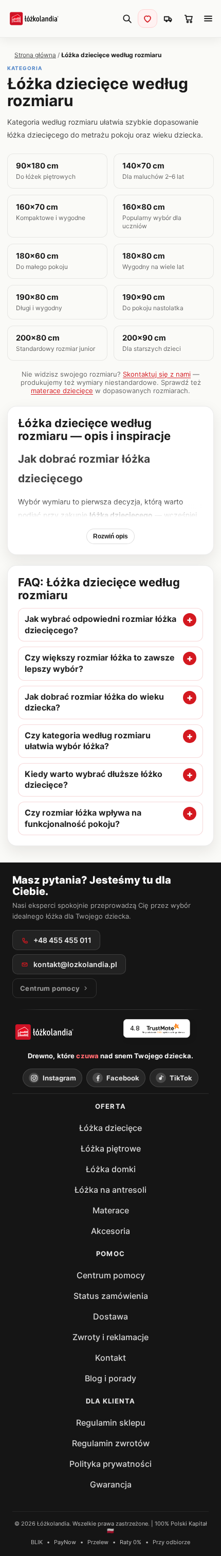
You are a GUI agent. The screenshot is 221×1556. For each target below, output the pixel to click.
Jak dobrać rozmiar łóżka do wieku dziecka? (94, 702)
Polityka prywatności (110, 1464)
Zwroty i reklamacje (110, 1337)
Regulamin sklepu (110, 1422)
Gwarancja (111, 1484)
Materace (111, 1210)
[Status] (168, 18)
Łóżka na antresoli (110, 1190)
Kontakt (110, 1357)
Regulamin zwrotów (111, 1443)
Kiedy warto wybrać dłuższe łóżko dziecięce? (93, 779)
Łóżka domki (111, 1169)
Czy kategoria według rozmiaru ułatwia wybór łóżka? (88, 741)
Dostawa (110, 1316)
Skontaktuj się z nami (157, 374)
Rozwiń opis (110, 536)
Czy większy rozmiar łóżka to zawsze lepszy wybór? (100, 663)
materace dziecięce (62, 390)
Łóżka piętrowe (111, 1148)
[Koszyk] (188, 18)
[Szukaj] (127, 18)
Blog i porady (110, 1378)
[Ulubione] (147, 18)
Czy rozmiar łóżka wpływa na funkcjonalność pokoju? (83, 818)
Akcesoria (110, 1231)
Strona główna (35, 55)
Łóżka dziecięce (110, 1128)
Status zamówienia (110, 1296)
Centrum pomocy (111, 1275)
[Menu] (208, 18)
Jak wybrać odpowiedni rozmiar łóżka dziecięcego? (100, 624)
